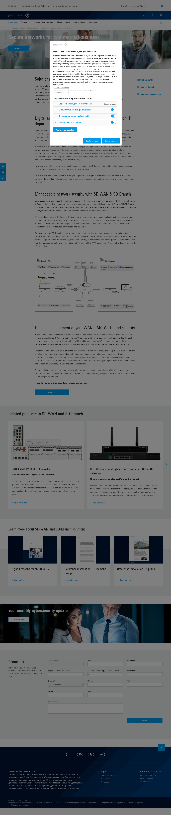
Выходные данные (61, 92)
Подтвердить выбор (65, 130)
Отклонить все (111, 141)
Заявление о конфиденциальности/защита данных (75, 90)
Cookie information (61, 87)
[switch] (113, 109)
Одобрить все (92, 141)
